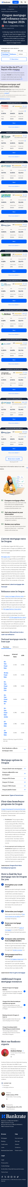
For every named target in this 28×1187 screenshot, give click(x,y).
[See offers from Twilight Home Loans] (6, 373)
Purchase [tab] (6, 647)
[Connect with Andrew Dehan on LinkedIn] (11, 1056)
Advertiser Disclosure (13, 6)
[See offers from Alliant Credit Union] (6, 344)
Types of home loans (16, 795)
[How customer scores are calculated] (26, 106)
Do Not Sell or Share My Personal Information (12, 1169)
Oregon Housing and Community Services (13, 809)
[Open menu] (25, 2)
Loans (2, 1147)
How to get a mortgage (17, 973)
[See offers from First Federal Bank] (6, 284)
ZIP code (20, 50)
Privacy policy (4, 1163)
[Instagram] (8, 1177)
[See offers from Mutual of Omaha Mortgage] (6, 225)
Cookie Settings (5, 1166)
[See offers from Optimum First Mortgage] (6, 166)
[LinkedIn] (11, 1177)
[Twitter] (5, 1177)
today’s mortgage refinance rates (14, 596)
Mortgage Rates (10, 9)
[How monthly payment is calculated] (25, 111)
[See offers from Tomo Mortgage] (6, 107)
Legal (2, 1160)
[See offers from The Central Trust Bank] (6, 196)
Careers (17, 1144)
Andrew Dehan (14, 26)
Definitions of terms (5, 98)
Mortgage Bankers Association (12, 609)
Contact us (17, 1147)
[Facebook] (2, 1177)
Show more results (14, 459)
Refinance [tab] (16, 647)
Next (14, 123)
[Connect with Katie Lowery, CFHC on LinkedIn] (7, 1099)
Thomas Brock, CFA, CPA (14, 1107)
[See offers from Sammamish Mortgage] (6, 255)
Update (6, 93)
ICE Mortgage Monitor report (17, 617)
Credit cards (4, 1144)
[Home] (7, 2)
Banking (3, 1141)
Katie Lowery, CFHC (12, 1095)
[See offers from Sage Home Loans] (6, 136)
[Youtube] (15, 1177)
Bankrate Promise (23, 6)
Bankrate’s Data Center (7, 1150)
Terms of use (4, 1172)
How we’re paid (19, 1138)
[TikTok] (18, 1177)
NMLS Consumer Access (7, 1122)
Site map (17, 1141)
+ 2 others (21, 25)
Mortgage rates (5, 556)
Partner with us (18, 1150)
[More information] (21, 79)
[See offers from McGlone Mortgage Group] (6, 314)
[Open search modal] (21, 2)
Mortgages (3, 9)
